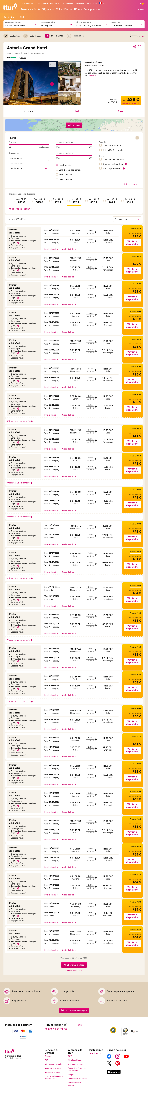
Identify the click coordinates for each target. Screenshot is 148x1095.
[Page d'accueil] (10, 7)
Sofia (25, 53)
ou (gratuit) (41, 3)
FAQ (95, 3)
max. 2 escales (66, 179)
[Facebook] (109, 1058)
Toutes (9, 53)
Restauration (14, 153)
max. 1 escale (65, 174)
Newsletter (80, 3)
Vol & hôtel (9, 17)
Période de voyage (83, 22)
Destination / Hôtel (13, 22)
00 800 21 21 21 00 (56, 1029)
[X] (109, 1065)
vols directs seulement (70, 170)
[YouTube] (126, 1058)
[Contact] (143, 36)
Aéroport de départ (48, 22)
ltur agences (68, 3)
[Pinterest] (117, 1065)
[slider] (9, 144)
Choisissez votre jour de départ (22, 194)
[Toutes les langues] (102, 3)
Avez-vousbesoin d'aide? (135, 36)
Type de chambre (16, 163)
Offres (28, 111)
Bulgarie (17, 53)
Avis (120, 111)
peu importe (65, 165)
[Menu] (138, 1028)
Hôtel (21, 17)
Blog (89, 3)
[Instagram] (117, 1058)
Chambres (115, 22)
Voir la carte (74, 125)
